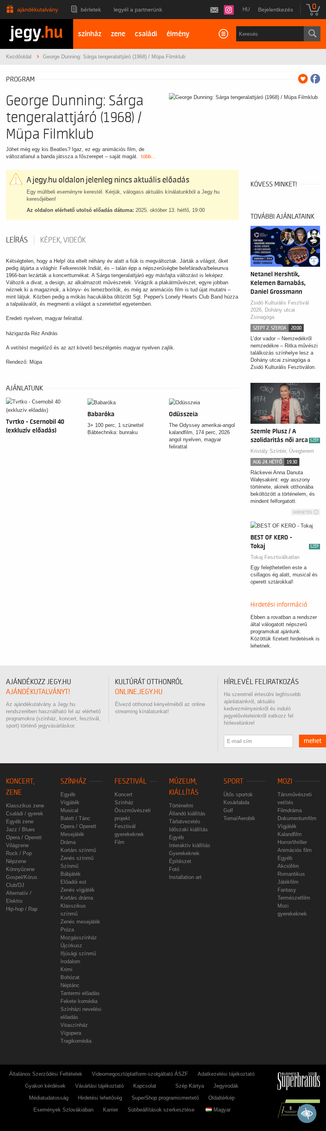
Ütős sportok (238, 794)
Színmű (69, 866)
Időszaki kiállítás (188, 829)
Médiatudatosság (48, 1098)
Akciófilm (288, 866)
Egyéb (67, 794)
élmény (178, 34)
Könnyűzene (20, 869)
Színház (73, 781)
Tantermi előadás (80, 993)
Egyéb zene (19, 821)
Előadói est (73, 882)
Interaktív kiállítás (189, 845)
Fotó (174, 869)
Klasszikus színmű (73, 910)
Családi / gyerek (24, 814)
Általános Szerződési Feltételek (45, 1074)
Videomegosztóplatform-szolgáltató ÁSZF (140, 1074)
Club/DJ (15, 885)
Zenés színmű (76, 858)
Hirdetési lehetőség (100, 1098)
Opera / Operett (24, 837)
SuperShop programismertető (165, 1098)
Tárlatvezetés (184, 821)
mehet (313, 741)
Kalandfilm (289, 834)
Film (119, 842)
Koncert (123, 794)
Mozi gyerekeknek (292, 910)
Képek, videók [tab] (63, 240)
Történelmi (181, 806)
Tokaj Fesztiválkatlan (274, 557)
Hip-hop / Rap (21, 909)
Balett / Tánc (75, 818)
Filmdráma (289, 810)
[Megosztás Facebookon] (315, 78)
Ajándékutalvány (37, 9)
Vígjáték (70, 802)
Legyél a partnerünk (138, 9)
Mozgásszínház (78, 938)
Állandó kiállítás (187, 814)
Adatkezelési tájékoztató (226, 1074)
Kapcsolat (144, 1086)
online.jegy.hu (139, 692)
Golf (228, 810)
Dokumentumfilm (296, 818)
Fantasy (286, 890)
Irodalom (70, 961)
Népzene (16, 861)
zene (118, 34)
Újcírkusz (71, 946)
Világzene (17, 845)
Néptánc (70, 985)
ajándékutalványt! (38, 692)
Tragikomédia (75, 1041)
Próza (67, 930)
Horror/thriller (292, 842)
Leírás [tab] (17, 240)
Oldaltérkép (221, 1098)
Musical (69, 810)
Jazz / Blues (20, 829)
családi (146, 34)
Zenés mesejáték (80, 922)
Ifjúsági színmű (78, 953)
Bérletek (91, 9)
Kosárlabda (236, 802)
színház (89, 34)
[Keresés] (312, 33)
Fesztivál (130, 781)
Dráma (68, 842)
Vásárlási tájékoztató (99, 1086)
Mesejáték (72, 834)
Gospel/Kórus (21, 877)
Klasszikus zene (25, 806)
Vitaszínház (74, 1025)
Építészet (180, 861)
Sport (233, 781)
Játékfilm (288, 882)
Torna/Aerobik (239, 818)
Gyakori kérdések (45, 1086)
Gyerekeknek (184, 853)
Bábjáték (70, 874)
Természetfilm (293, 898)
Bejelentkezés (275, 9)
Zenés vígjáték (77, 890)
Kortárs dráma (76, 898)
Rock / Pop (19, 853)
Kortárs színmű (78, 850)
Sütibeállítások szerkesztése (161, 1110)
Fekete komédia (78, 1001)
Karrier (110, 1110)
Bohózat (70, 977)
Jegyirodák (226, 1086)
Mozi (284, 781)
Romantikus (291, 874)
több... (148, 156)
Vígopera (70, 1033)
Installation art (185, 877)
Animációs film (294, 850)
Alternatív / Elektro (18, 897)
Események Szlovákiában (63, 1110)
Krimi (66, 969)
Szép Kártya (189, 1086)
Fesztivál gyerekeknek (129, 830)
